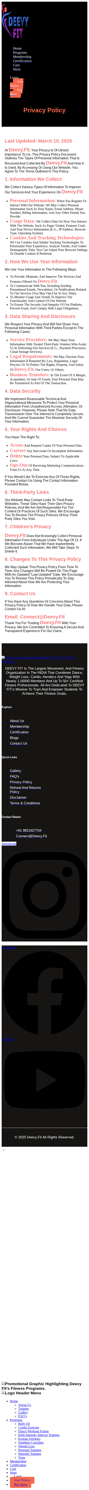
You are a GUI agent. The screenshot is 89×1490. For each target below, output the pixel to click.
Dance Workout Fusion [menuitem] (33, 1431)
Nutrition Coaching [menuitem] (30, 1442)
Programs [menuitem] (16, 1420)
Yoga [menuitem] (21, 1457)
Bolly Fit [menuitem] (24, 1423)
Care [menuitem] (13, 1469)
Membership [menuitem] (18, 1461)
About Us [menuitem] (24, 1405)
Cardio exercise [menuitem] (28, 1427)
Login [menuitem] (18, 1476)
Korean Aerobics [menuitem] (29, 1439)
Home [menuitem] (14, 1401)
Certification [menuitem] (18, 1465)
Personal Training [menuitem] (29, 1450)
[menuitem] (22, 1480)
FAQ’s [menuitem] (22, 1416)
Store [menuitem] (13, 1472)
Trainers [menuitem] (23, 1408)
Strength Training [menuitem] (29, 1454)
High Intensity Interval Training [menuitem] (38, 1435)
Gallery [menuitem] (23, 1412)
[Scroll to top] (4, 1148)
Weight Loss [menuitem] (26, 1446)
